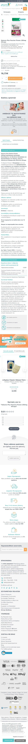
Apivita (14, 692)
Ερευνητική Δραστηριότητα (9, 643)
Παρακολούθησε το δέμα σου (9, 600)
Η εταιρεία (4, 637)
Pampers (21, 694)
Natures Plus (14, 56)
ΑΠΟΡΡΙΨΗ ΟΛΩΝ (20, 740)
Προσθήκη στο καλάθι (15, 78)
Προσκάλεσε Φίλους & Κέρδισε (10, 620)
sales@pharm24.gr (9, 582)
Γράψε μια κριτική (14, 428)
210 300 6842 (8, 578)
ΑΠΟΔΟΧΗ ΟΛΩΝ (8, 740)
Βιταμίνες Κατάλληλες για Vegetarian (11, 91)
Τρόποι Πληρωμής (6, 594)
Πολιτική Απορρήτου (15, 717)
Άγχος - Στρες (5, 89)
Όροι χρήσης (5, 717)
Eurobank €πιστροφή (7, 624)
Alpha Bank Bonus (6, 622)
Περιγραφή (6, 140)
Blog (2, 645)
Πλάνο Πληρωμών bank (9, 628)
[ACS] (17, 688)
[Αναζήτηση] (25, 8)
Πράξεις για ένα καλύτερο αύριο (10, 647)
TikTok (7, 588)
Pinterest (12, 588)
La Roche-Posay (9, 694)
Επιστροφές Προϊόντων (8, 598)
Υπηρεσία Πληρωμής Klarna (9, 630)
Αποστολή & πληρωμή (10, 144)
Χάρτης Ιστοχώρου (21, 719)
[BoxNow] (24, 683)
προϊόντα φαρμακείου (17, 568)
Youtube (9, 588)
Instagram (4, 588)
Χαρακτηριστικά (18, 140)
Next (24, 369)
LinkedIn (17, 588)
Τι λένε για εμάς (5, 639)
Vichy (16, 694)
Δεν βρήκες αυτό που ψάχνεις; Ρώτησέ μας (14, 447)
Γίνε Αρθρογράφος (6, 649)
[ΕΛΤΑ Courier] (3, 683)
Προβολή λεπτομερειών (18, 736)
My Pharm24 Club (6, 617)
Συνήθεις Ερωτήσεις (7, 602)
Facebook (2, 588)
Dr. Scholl (24, 692)
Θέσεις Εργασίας (6, 641)
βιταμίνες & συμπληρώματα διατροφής (12, 570)
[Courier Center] (11, 688)
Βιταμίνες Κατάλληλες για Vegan (17, 89)
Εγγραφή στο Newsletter (8, 606)
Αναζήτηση (25, 549)
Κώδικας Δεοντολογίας (8, 719)
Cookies (24, 717)
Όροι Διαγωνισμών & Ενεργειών (10, 608)
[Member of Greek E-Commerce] (9, 698)
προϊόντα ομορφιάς (6, 572)
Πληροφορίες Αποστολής (8, 596)
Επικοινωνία (4, 604)
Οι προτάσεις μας (19, 351)
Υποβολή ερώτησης (14, 458)
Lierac (9, 692)
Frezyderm (4, 692)
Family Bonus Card (6, 618)
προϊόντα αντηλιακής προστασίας (16, 573)
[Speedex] (17, 683)
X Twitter (14, 588)
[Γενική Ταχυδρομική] (10, 683)
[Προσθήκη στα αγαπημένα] (24, 78)
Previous (3, 369)
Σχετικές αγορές (8, 351)
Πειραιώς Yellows (6, 626)
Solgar (19, 692)
